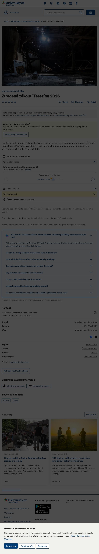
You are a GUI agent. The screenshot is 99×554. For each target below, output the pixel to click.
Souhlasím (11, 546)
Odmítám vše (27, 546)
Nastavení (42, 546)
